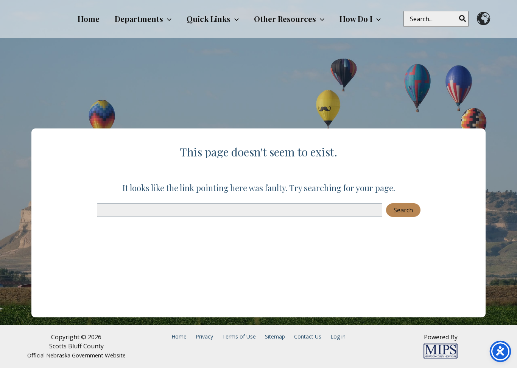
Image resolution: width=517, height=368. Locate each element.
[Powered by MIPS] (440, 350)
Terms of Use (239, 336)
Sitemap (275, 336)
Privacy (204, 336)
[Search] (463, 18)
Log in (338, 336)
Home (179, 336)
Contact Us (307, 336)
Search (403, 210)
